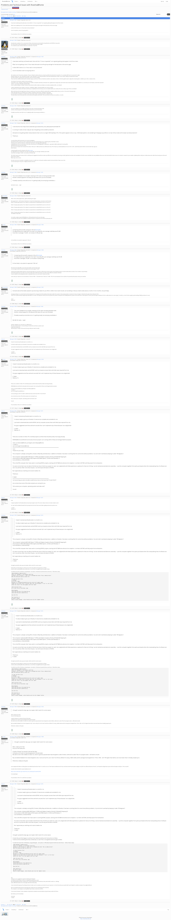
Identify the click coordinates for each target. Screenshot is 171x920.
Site (36, 1)
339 (20, 16)
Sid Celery (3, 56)
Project (16, 1)
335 (11, 16)
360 (22, 16)
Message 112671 (13, 359)
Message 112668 (13, 287)
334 (9, 16)
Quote (28, 37)
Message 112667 (13, 250)
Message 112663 (13, 172)
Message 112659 (13, 56)
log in (14, 14)
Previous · (3, 16)
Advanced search (4, 9)
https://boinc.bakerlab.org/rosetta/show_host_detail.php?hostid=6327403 (26, 771)
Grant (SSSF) (5, 287)
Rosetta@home (6, 1)
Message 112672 (13, 411)
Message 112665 (13, 224)
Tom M (4, 20)
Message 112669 (13, 306)
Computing (22, 1)
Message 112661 (13, 105)
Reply (25, 37)
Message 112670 (13, 339)
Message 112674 (13, 497)
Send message (4, 22)
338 (18, 16)
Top (168, 909)
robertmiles (5, 195)
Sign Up (162, 1)
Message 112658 (13, 40)
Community (29, 1)
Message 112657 (13, 20)
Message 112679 (13, 611)
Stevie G (3, 339)
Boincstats (31, 150)
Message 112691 (13, 783)
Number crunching (12, 12)
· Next (25, 16)
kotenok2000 (4, 40)
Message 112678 (13, 515)
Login (167, 1)
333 (7, 16)
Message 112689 (13, 706)
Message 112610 (40, 123)
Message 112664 (13, 195)
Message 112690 (13, 736)
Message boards (4, 12)
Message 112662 (13, 123)
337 (15, 16)
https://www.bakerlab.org (85, 918)
